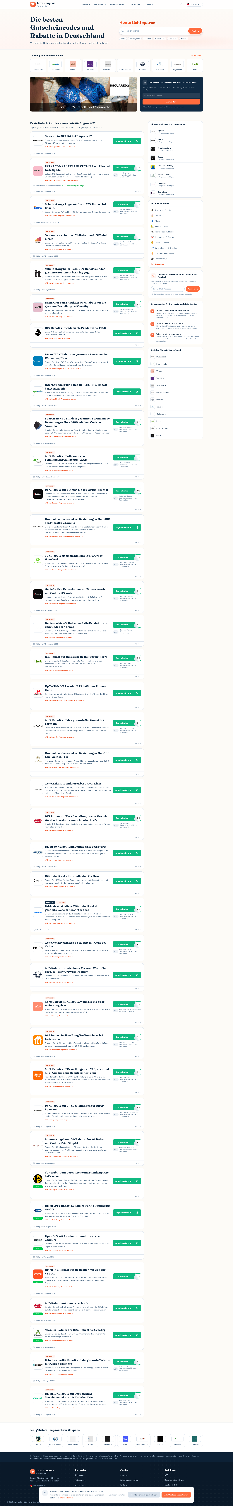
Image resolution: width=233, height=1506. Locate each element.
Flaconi (183, 38)
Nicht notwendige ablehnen (144, 1495)
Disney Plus (159, 38)
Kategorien (135, 4)
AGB (166, 1475)
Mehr (149, 4)
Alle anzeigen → (197, 55)
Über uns (124, 1475)
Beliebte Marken (117, 4)
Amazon (147, 38)
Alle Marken (99, 4)
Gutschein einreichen (129, 1480)
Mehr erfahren (66, 1498)
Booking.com (135, 38)
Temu (123, 38)
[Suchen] (181, 4)
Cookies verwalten (117, 1495)
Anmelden (171, 102)
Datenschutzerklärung (174, 1480)
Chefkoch (172, 38)
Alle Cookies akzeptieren (176, 1495)
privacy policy (179, 107)
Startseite (85, 4)
